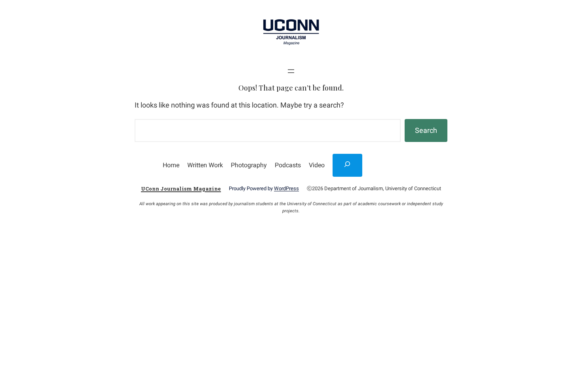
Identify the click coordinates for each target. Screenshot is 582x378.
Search (426, 130)
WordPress (286, 188)
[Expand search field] (348, 165)
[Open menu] (291, 71)
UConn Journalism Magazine (181, 188)
